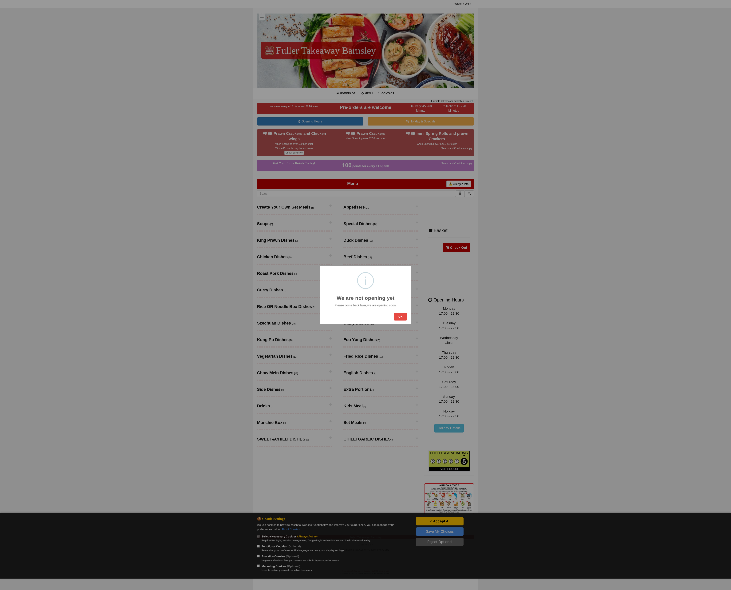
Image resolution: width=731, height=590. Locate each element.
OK (400, 316)
